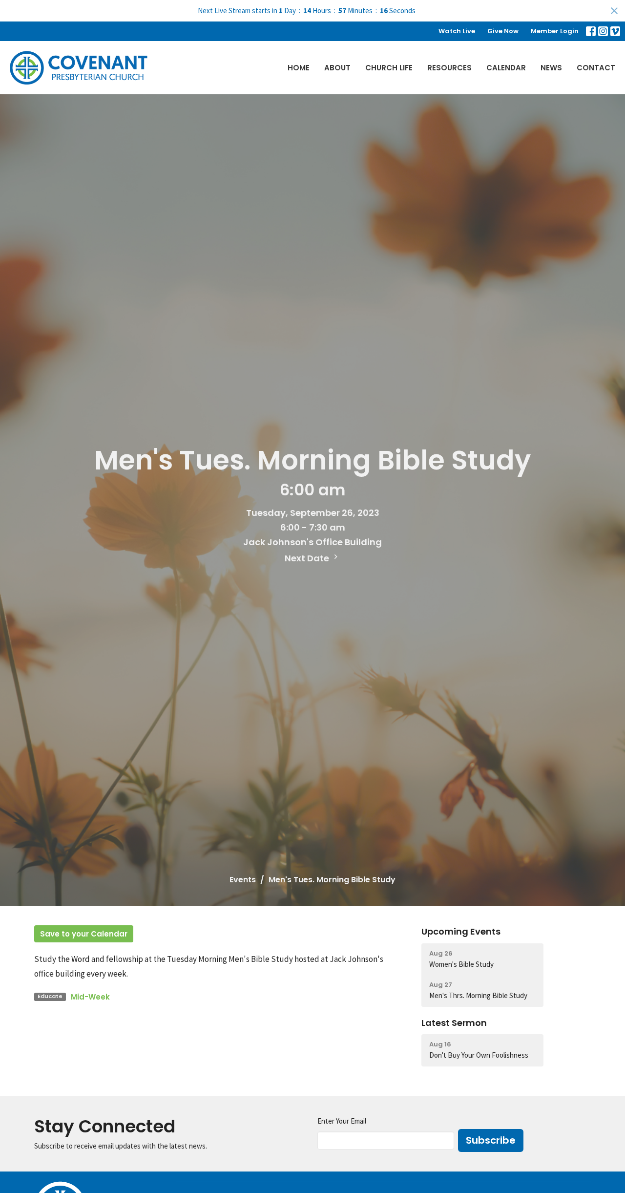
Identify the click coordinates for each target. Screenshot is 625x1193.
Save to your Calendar (83, 934)
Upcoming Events (460, 931)
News (551, 68)
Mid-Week (90, 997)
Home (299, 68)
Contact (596, 68)
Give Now (503, 31)
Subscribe (491, 1140)
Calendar (506, 68)
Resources (449, 68)
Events (242, 879)
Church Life (389, 68)
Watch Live (456, 31)
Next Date (308, 558)
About (337, 68)
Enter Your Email (341, 1121)
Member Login (555, 31)
